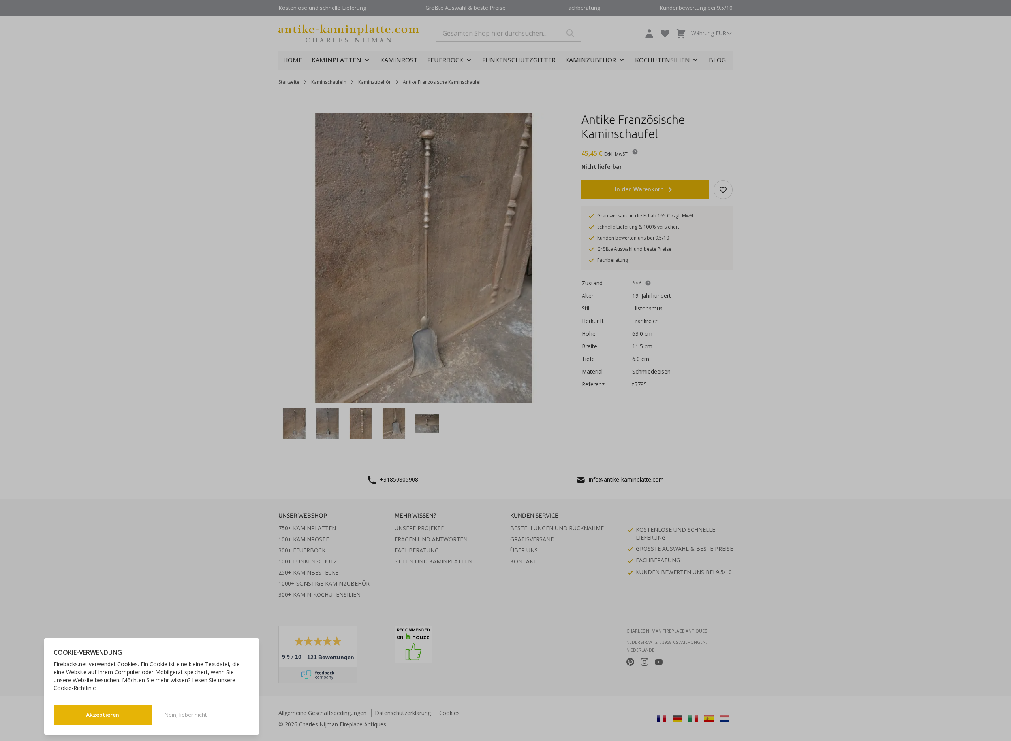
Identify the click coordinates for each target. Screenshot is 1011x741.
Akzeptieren (102, 714)
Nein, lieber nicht (185, 714)
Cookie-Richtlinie (75, 688)
